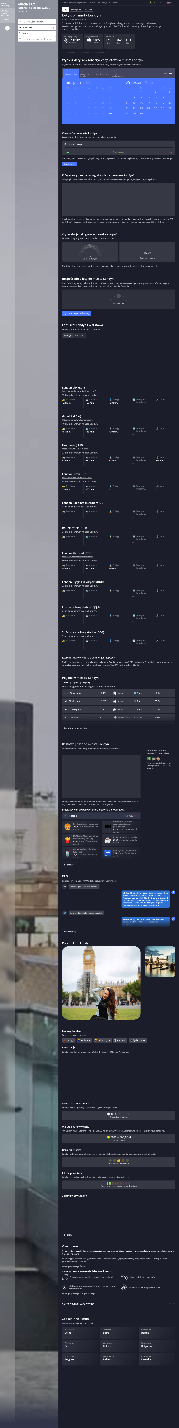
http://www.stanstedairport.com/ (77, 556)
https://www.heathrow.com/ (75, 448)
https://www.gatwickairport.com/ (77, 420)
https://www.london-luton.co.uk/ (77, 477)
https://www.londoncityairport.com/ (79, 391)
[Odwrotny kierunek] (103, 15)
